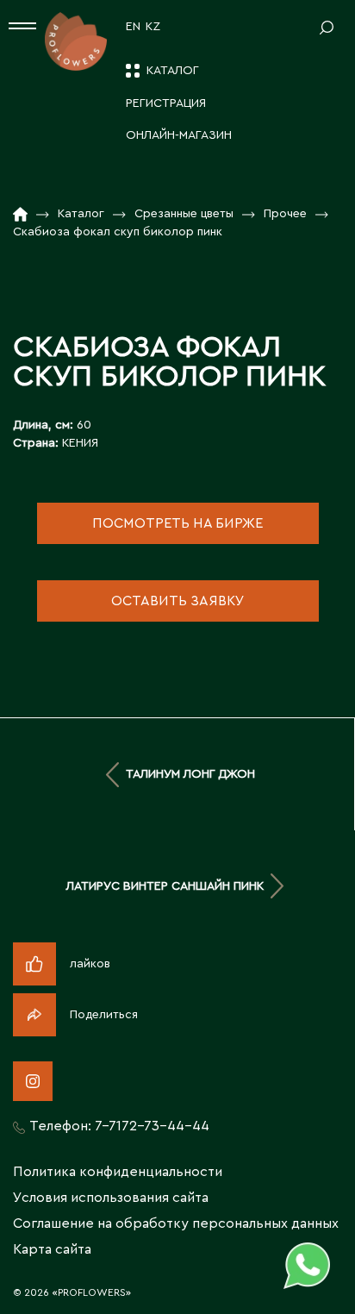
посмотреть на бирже (177, 523)
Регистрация (166, 103)
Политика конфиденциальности (117, 1172)
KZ (153, 27)
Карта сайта (52, 1249)
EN (133, 27)
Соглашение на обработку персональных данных (176, 1223)
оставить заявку (178, 601)
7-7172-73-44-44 (152, 1126)
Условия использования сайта (111, 1197)
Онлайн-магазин (179, 135)
